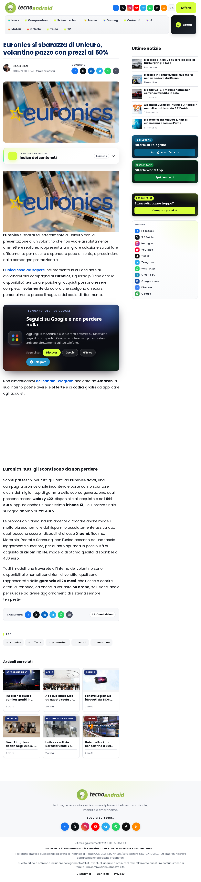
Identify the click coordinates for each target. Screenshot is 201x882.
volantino (103, 642)
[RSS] (164, 8)
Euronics (15, 642)
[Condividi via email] (116, 71)
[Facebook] (116, 8)
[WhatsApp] (107, 71)
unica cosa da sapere (25, 269)
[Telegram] (143, 8)
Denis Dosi (20, 66)
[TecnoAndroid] (29, 8)
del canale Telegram (55, 380)
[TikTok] (157, 8)
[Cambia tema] (171, 7)
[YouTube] (136, 8)
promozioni (59, 642)
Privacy (119, 874)
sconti (82, 642)
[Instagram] (129, 8)
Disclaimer (84, 874)
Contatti (103, 874)
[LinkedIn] (91, 71)
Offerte (186, 8)
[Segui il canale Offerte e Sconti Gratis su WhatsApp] (150, 8)
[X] (123, 8)
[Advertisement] (61, 427)
